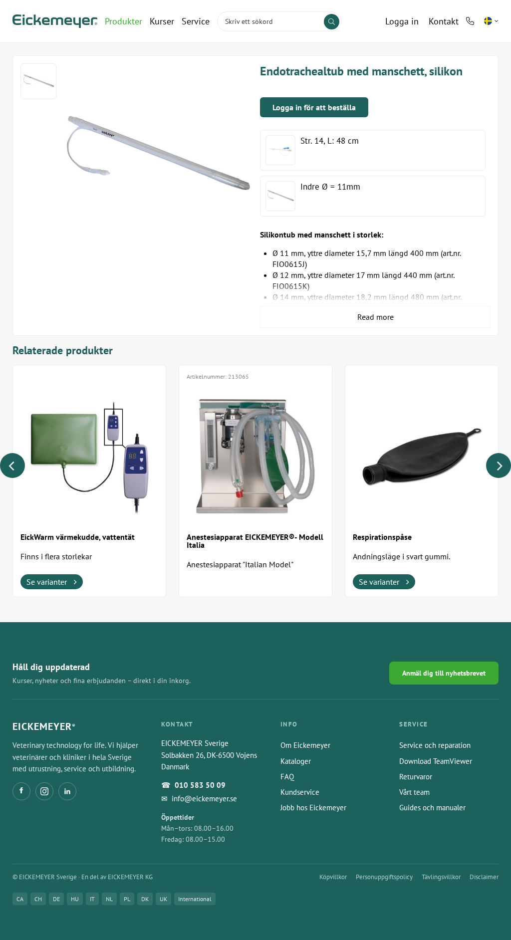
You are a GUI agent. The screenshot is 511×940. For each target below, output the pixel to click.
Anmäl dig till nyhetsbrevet (444, 673)
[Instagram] (44, 791)
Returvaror (415, 776)
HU (75, 899)
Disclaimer (484, 877)
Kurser (162, 21)
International (195, 899)
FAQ (287, 776)
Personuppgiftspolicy (384, 877)
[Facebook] (21, 791)
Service (196, 21)
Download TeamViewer (435, 761)
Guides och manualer (432, 807)
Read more (375, 317)
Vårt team (414, 792)
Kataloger (295, 761)
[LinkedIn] (67, 791)
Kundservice (299, 792)
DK (145, 899)
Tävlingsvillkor (441, 877)
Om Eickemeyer (305, 745)
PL (127, 899)
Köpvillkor (333, 877)
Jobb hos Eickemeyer (313, 807)
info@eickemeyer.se (204, 798)
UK (163, 899)
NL (109, 899)
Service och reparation (435, 745)
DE (56, 899)
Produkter (123, 21)
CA (19, 899)
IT (92, 899)
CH (38, 899)
